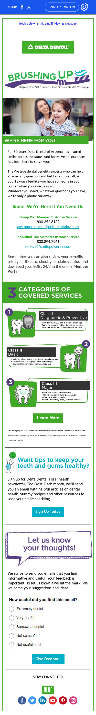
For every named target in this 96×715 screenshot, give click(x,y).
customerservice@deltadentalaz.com (48, 227)
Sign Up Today (48, 512)
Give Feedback (48, 659)
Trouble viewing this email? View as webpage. (48, 23)
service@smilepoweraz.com (48, 247)
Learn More (48, 418)
